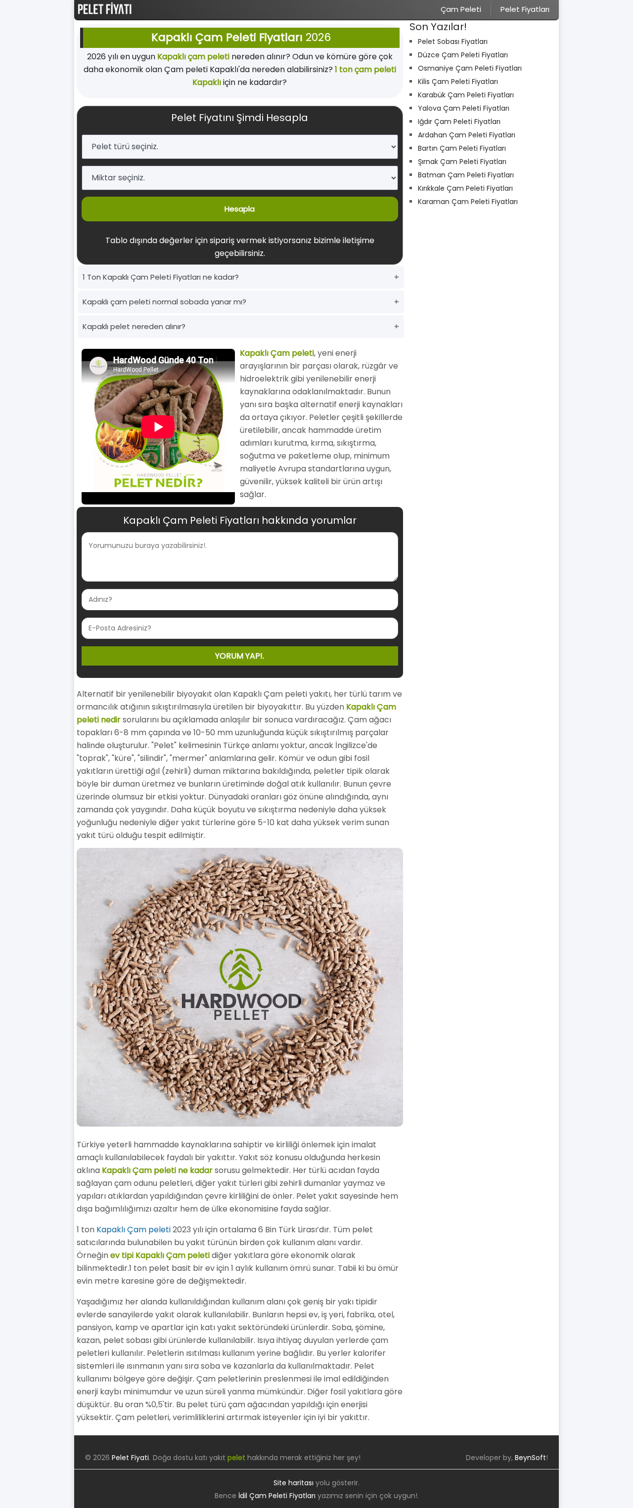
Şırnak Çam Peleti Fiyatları (462, 162)
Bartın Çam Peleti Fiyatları (462, 148)
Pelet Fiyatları (524, 9)
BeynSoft (530, 1458)
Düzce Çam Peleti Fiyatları (463, 55)
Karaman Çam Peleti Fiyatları (468, 202)
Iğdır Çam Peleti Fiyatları (459, 121)
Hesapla (240, 209)
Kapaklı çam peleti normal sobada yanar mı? (164, 301)
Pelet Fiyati (130, 1458)
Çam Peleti (461, 9)
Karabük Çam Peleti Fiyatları (466, 95)
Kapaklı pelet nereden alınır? (134, 326)
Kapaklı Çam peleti (133, 1229)
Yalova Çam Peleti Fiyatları (463, 108)
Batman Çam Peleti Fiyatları (466, 175)
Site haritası (293, 1483)
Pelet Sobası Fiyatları (453, 41)
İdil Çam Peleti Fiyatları (277, 1496)
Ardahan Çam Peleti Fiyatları (466, 135)
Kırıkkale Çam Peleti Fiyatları (465, 188)
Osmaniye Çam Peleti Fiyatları (470, 68)
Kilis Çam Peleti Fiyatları (458, 81)
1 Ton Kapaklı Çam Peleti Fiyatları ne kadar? (161, 277)
